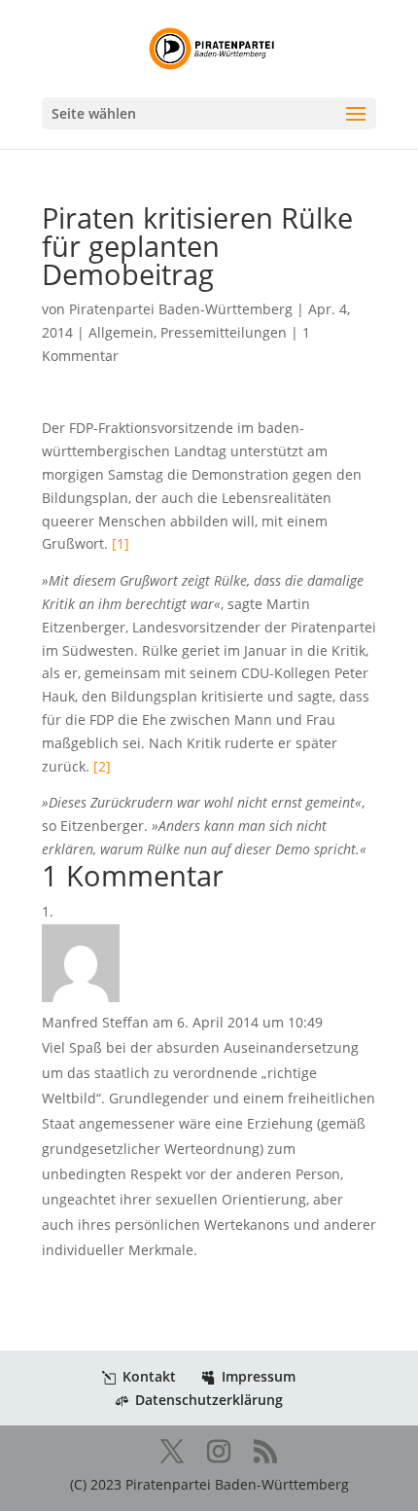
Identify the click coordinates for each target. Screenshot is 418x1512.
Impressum (259, 1376)
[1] (120, 543)
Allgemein (121, 332)
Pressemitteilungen (223, 332)
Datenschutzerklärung (209, 1399)
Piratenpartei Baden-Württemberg (181, 309)
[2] (102, 766)
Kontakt (149, 1376)
